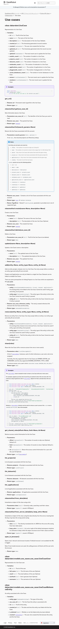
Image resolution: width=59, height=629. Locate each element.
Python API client (45, 13)
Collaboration (9, 15)
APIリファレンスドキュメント (29, 13)
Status (20, 622)
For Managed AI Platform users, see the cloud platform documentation (29, 7)
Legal (5, 622)
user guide (10, 281)
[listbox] (47, 622)
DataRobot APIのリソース (12, 13)
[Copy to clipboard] (52, 91)
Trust (15, 622)
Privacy (10, 622)
